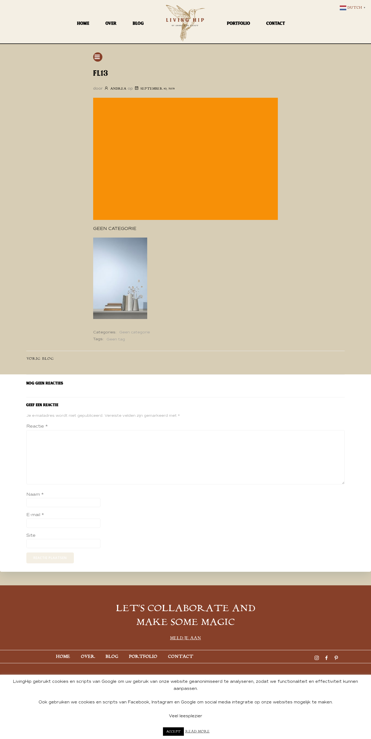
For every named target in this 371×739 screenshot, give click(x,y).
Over (111, 23)
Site (31, 535)
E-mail (35, 514)
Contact (275, 23)
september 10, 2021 (157, 89)
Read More (197, 731)
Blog (138, 23)
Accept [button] (173, 731)
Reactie (37, 426)
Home (83, 23)
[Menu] (97, 57)
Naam (35, 494)
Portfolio (238, 23)
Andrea (118, 89)
